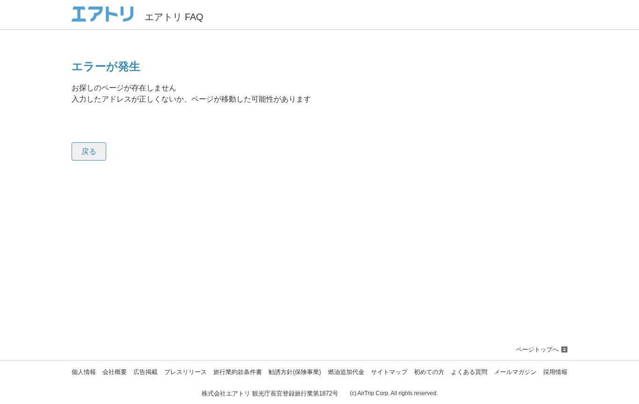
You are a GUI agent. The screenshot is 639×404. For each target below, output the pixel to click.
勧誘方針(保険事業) (295, 372)
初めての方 (429, 372)
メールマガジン (515, 372)
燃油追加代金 (346, 372)
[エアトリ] (102, 18)
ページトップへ (537, 349)
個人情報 (84, 372)
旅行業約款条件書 (237, 372)
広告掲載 (145, 372)
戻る (88, 151)
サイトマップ (389, 372)
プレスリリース (185, 372)
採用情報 (555, 372)
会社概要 (114, 372)
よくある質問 (469, 372)
